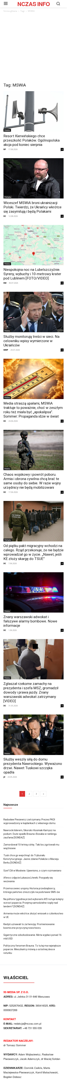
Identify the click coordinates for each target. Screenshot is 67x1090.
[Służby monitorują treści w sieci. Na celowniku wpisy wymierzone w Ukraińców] (33, 312)
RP (4, 149)
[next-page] (43, 794)
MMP (5, 350)
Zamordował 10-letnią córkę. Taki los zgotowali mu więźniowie (31, 846)
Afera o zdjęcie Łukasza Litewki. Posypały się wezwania (28, 879)
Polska (7, 130)
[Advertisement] (33, 48)
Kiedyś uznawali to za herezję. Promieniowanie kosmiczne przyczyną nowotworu (29, 926)
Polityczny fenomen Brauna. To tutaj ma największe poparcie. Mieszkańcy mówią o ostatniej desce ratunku (32, 949)
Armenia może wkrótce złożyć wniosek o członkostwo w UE (33, 915)
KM (4, 283)
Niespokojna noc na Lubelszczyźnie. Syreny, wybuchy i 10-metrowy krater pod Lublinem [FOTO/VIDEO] (32, 274)
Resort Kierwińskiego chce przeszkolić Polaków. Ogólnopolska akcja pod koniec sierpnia (31, 140)
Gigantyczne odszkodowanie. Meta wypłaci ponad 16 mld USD (32, 937)
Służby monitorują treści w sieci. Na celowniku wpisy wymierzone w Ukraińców (31, 340)
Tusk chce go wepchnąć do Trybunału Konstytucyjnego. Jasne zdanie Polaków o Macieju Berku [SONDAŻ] (31, 859)
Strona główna (10, 11)
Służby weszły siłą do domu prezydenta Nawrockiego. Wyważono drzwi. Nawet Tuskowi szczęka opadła (32, 765)
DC (4, 216)
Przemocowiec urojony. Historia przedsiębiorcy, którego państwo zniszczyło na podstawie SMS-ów (31, 890)
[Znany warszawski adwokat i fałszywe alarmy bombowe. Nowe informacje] (33, 592)
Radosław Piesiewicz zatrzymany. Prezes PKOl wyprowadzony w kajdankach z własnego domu (29, 821)
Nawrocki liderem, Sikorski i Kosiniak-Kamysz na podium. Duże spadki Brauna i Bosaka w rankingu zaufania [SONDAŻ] (30, 834)
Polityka (7, 197)
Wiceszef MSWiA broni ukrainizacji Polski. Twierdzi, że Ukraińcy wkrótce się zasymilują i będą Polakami (32, 207)
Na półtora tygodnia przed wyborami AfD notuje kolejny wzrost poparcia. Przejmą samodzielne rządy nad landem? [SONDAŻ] (33, 903)
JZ (4, 777)
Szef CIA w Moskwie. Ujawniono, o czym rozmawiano (32, 870)
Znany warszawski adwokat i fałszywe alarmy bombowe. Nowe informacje (30, 621)
